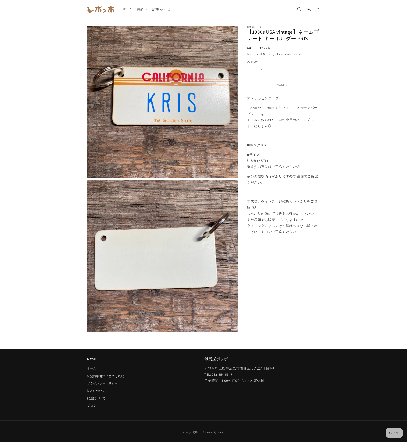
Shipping (268, 54)
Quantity (252, 61)
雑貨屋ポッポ (197, 432)
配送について (96, 398)
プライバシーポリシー (102, 383)
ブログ (91, 406)
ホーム (91, 368)
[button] (142, 9)
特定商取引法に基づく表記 (105, 376)
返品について (96, 391)
